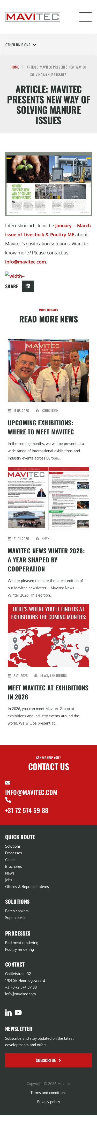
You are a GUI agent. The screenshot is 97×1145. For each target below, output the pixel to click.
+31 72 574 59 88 (26, 810)
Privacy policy (48, 1101)
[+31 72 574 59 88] (8, 800)
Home (15, 67)
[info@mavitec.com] (7, 782)
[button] (85, 17)
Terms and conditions (48, 1092)
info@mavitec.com (25, 262)
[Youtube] (18, 1012)
